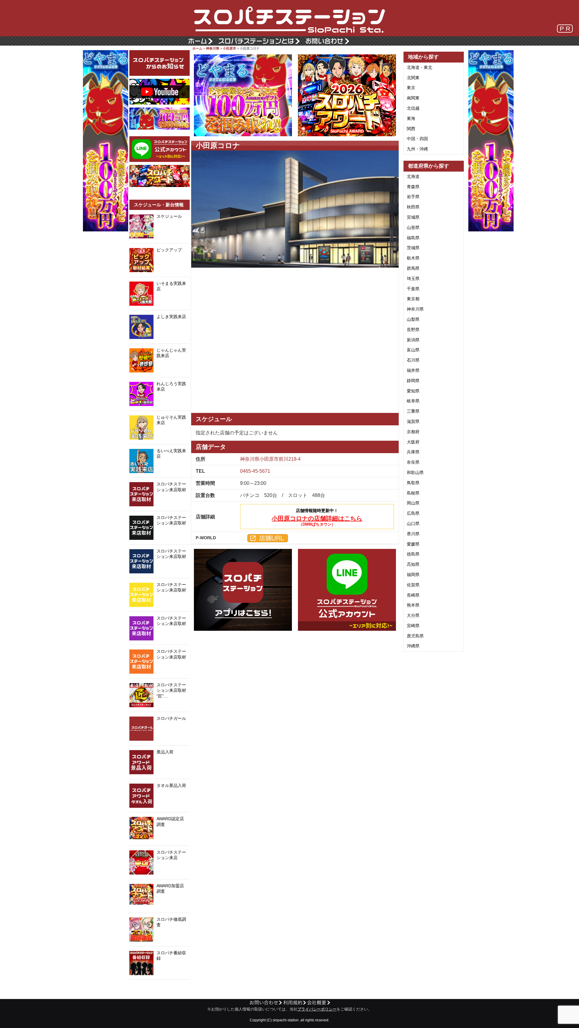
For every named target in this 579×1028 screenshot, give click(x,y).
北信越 (413, 108)
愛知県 (413, 390)
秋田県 (413, 207)
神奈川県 (212, 48)
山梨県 (413, 319)
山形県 (413, 227)
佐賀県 (413, 584)
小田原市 (229, 48)
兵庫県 (413, 452)
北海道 (413, 176)
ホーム (197, 48)
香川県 (413, 533)
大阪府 (413, 442)
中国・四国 (417, 138)
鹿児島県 (415, 635)
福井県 (413, 370)
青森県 (413, 186)
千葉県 (413, 288)
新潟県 (413, 339)
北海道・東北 (419, 67)
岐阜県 (413, 400)
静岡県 (413, 380)
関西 (411, 128)
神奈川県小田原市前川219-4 (270, 459)
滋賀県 (413, 421)
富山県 (413, 349)
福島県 (413, 237)
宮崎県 (413, 625)
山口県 (413, 523)
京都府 (413, 431)
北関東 (413, 77)
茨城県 (413, 247)
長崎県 (413, 595)
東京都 (413, 298)
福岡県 (413, 574)
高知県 (413, 564)
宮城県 (413, 217)
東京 (411, 87)
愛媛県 (413, 544)
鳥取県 (413, 482)
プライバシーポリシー (317, 1009)
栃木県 (413, 258)
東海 (411, 118)
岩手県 (413, 196)
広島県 (413, 513)
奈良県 (413, 462)
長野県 (413, 329)
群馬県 (413, 268)
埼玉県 (413, 278)
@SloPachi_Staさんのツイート (159, 989)
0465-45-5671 (255, 471)
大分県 (413, 615)
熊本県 (413, 605)
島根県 (413, 493)
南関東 (413, 97)
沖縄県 (413, 645)
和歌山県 (415, 472)
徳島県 (413, 554)
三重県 (413, 411)
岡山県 (413, 503)
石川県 (413, 360)
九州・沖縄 (417, 149)
